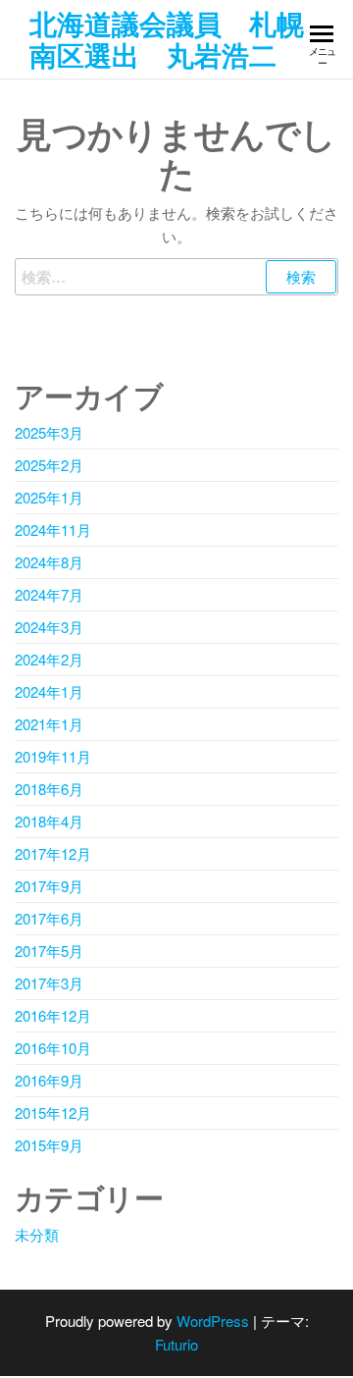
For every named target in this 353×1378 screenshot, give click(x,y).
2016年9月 (49, 1080)
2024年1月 (49, 691)
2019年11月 (53, 756)
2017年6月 (49, 918)
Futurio (176, 1344)
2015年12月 (53, 1112)
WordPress (212, 1320)
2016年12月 (53, 1015)
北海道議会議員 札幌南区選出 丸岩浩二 (166, 39)
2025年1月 (49, 497)
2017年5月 (49, 950)
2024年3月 (49, 626)
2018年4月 (49, 821)
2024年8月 (49, 562)
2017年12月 (53, 853)
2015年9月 (49, 1145)
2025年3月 (49, 432)
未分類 (37, 1234)
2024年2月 (49, 659)
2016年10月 (53, 1047)
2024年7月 (49, 594)
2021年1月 (49, 724)
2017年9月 (49, 885)
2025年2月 (49, 464)
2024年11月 (53, 529)
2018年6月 (49, 788)
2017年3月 (49, 983)
